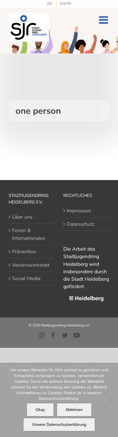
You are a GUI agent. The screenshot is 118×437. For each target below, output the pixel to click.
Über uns (22, 216)
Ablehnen (74, 409)
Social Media (26, 278)
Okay (40, 409)
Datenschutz (81, 224)
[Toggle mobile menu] (104, 20)
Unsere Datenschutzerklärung (59, 424)
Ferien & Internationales (28, 234)
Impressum (79, 210)
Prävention (24, 251)
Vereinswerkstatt (31, 265)
